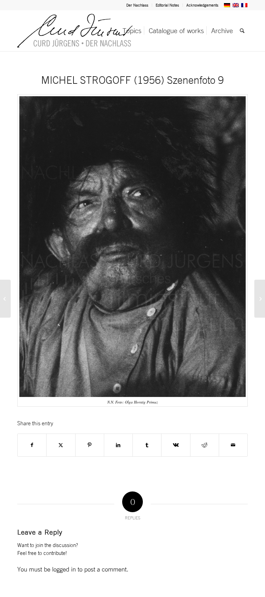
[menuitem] (137, 5)
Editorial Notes (167, 5)
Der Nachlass (137, 5)
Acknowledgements (202, 5)
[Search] (242, 30)
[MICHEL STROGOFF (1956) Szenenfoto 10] (259, 299)
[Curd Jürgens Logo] (74, 30)
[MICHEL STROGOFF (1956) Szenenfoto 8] (5, 299)
